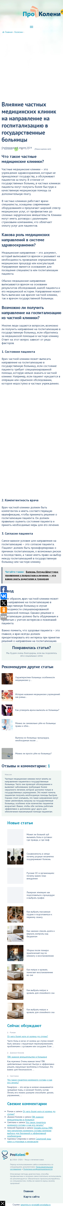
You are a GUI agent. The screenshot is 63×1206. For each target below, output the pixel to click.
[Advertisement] (31, 66)
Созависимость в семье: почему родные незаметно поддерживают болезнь (40, 856)
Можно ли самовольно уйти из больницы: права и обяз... (35, 724)
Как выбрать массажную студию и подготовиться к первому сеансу (39, 914)
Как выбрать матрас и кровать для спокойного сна (40, 991)
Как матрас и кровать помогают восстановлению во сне (40, 972)
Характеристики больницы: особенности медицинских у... (35, 679)
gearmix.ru (26, 1204)
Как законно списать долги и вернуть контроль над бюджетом (41, 934)
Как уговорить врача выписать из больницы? (37, 710)
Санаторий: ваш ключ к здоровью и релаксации (29, 1140)
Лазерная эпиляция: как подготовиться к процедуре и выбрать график (41, 895)
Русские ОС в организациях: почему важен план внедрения (40, 876)
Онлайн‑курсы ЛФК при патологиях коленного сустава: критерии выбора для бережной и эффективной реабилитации (30, 1131)
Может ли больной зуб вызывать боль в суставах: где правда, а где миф (39, 837)
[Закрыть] (2, 1203)
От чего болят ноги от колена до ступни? (27, 1036)
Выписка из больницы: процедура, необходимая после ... (32, 739)
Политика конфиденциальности (37, 1169)
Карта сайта (31, 1196)
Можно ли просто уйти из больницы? (33, 753)
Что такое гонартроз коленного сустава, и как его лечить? (29, 1081)
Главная (28, 1191)
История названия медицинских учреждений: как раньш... (37, 695)
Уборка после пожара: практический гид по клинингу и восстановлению (40, 953)
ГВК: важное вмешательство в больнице (27, 1056)
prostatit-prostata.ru (41, 1204)
